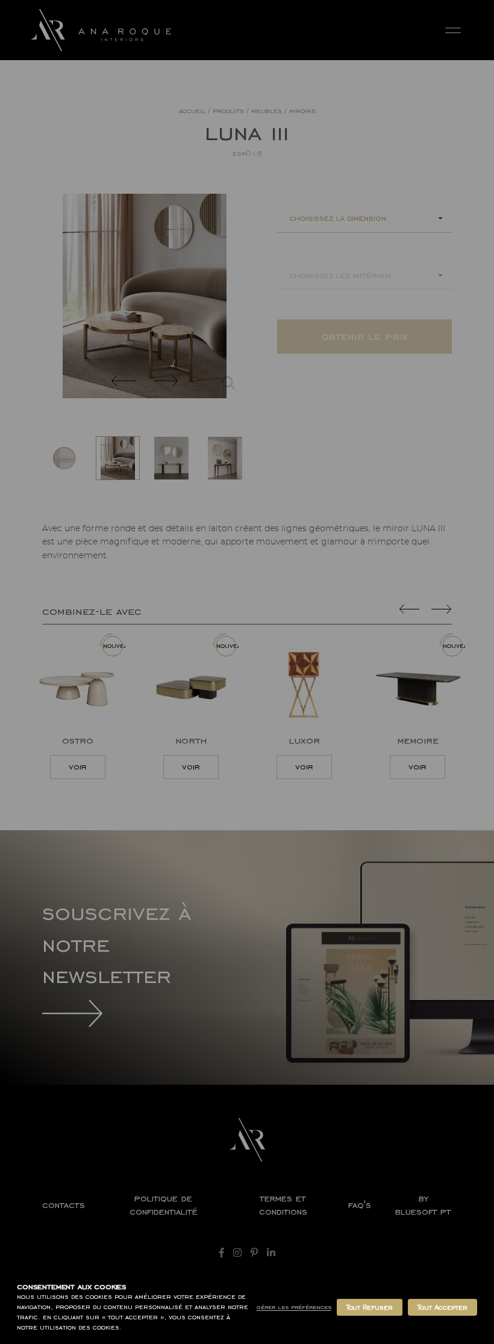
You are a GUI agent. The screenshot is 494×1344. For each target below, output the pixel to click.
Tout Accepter (442, 1307)
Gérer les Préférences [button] (294, 1307)
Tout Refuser (369, 1307)
